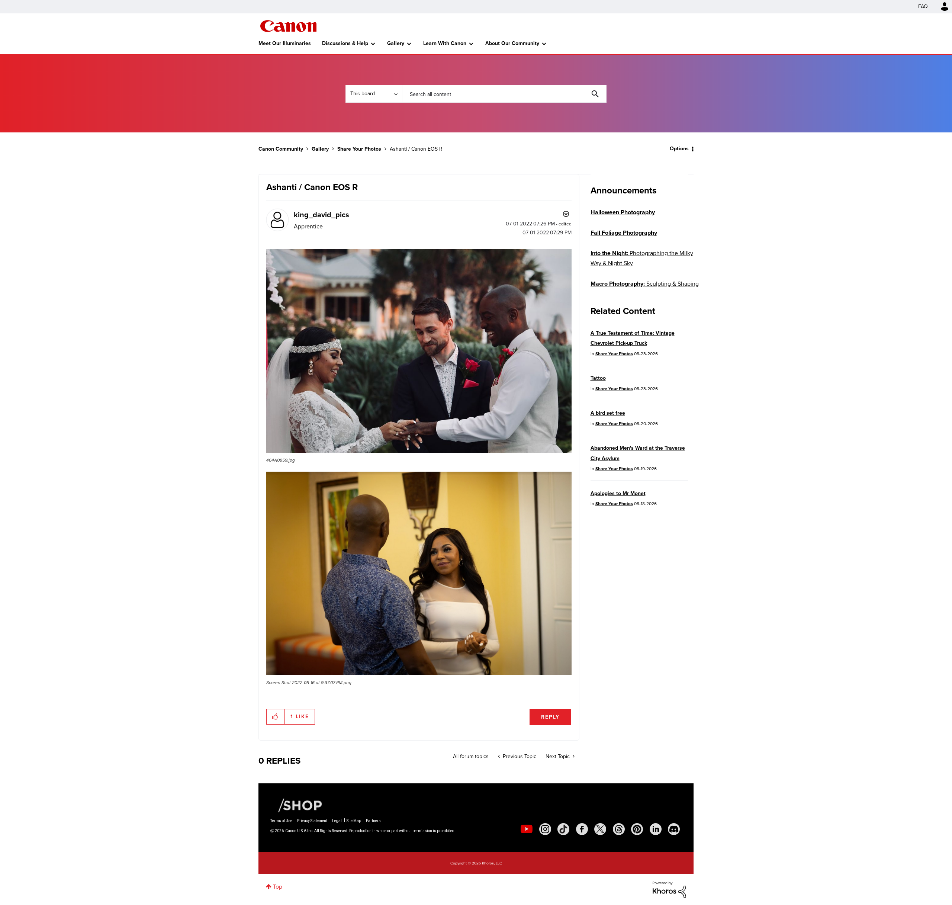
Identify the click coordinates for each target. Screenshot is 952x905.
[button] (579, 392)
